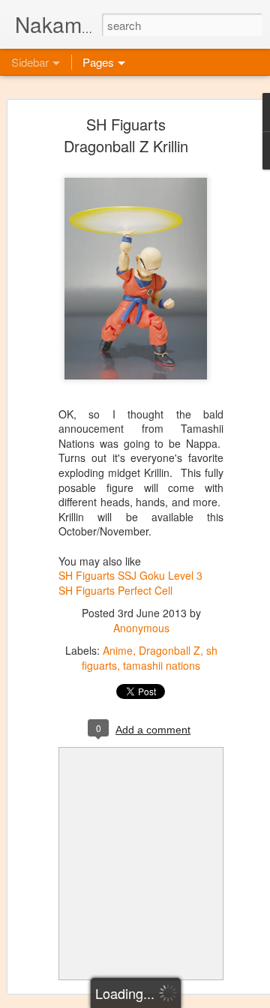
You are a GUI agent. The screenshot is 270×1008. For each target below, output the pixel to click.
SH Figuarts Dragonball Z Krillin (126, 135)
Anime (118, 650)
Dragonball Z (169, 650)
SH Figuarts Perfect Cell (115, 590)
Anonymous (141, 627)
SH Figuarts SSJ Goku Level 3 (130, 575)
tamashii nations (161, 665)
